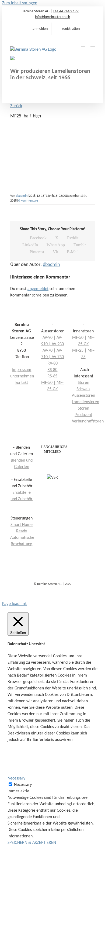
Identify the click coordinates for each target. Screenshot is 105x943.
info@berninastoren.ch (52, 17)
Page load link (14, 604)
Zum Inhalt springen (19, 3)
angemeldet (37, 289)
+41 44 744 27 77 (66, 11)
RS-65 (52, 376)
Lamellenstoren (85, 402)
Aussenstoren (83, 395)
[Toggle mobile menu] (92, 44)
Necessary (23, 785)
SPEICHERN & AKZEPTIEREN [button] (32, 843)
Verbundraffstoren (88, 421)
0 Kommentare (28, 200)
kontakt (21, 383)
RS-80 (52, 370)
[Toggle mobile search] (83, 44)
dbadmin (21, 196)
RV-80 (52, 363)
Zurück (16, 106)
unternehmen (22, 376)
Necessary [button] (16, 778)
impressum (21, 370)
